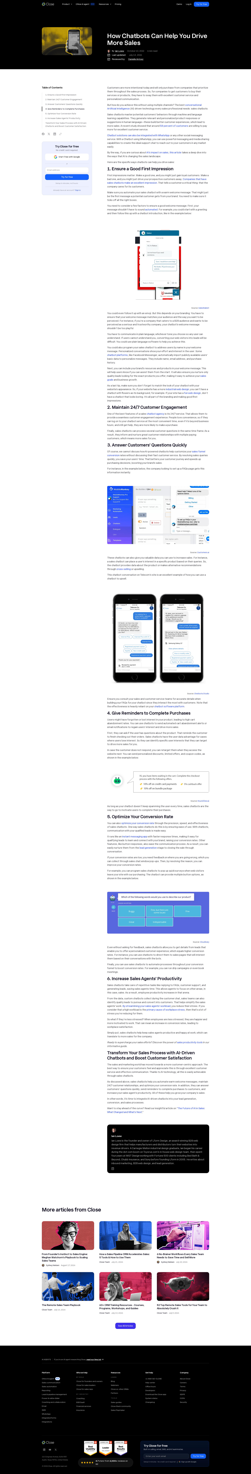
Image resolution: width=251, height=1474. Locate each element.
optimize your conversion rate (137, 823)
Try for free (201, 4)
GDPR (182, 1394)
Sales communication (51, 1383)
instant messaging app (134, 836)
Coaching (80, 1398)
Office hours (150, 1386)
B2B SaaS (80, 1402)
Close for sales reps (84, 1389)
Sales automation (49, 1386)
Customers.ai (203, 552)
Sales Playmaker (118, 1410)
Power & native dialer (51, 1398)
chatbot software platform (169, 706)
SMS (44, 1410)
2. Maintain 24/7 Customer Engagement (63, 99)
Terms (182, 1386)
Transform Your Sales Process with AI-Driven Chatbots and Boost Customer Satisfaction (65, 124)
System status (151, 1398)
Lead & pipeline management (54, 1394)
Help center (150, 1383)
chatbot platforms (117, 355)
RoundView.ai (203, 801)
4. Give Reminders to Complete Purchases (64, 109)
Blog (113, 1381)
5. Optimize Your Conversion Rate (60, 113)
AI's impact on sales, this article (163, 152)
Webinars (115, 1385)
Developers (150, 1390)
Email (44, 1406)
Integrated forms (49, 1418)
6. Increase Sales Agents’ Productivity (62, 118)
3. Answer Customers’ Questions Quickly (63, 104)
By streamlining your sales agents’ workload (146, 1006)
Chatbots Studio (201, 694)
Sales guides (116, 1402)
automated (151, 209)
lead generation (148, 847)
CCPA (182, 1398)
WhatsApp (46, 1414)
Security (183, 1402)
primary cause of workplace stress (166, 1009)
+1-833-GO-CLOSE (153, 1379)
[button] (67, 4)
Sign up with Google (188, 1462)
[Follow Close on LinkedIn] (44, 1449)
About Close (185, 1379)
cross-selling (123, 569)
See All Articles (125, 1325)
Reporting (46, 1390)
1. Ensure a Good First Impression (60, 95)
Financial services (83, 1406)
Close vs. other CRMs (120, 1389)
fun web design (192, 393)
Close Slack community (121, 1406)
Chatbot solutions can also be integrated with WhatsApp (138, 135)
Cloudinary (204, 942)
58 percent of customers (174, 125)
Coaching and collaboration (53, 1402)
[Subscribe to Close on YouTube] (50, 1449)
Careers (183, 1383)
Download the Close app (155, 1394)
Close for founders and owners (89, 1381)
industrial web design (177, 389)
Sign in (78, 190)
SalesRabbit (203, 308)
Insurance (80, 1410)
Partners (114, 1393)
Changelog (150, 1402)
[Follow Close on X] (55, 1449)
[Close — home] (48, 1442)
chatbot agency (155, 413)
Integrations (47, 1422)
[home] (49, 4)
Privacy (183, 1390)
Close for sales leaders (85, 1385)
